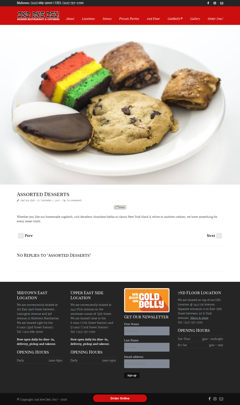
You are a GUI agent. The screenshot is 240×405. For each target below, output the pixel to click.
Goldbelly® (175, 18)
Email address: (134, 357)
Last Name (131, 340)
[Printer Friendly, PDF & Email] (120, 208)
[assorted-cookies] (120, 105)
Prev (26, 236)
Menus (107, 18)
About (70, 18)
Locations (88, 18)
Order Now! (215, 18)
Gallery (195, 18)
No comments (74, 200)
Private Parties (129, 18)
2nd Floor (153, 18)
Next (214, 236)
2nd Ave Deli (27, 200)
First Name (131, 324)
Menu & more (199, 318)
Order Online (120, 398)
